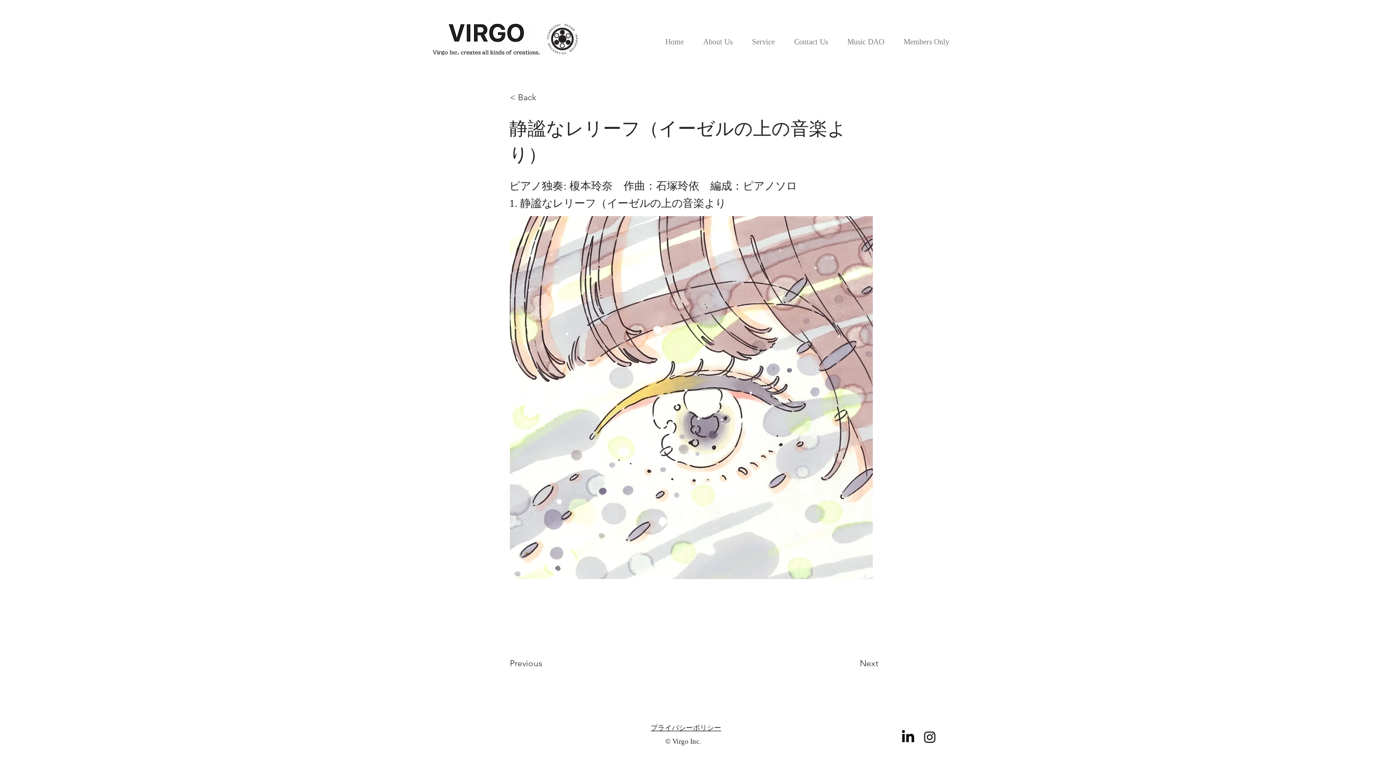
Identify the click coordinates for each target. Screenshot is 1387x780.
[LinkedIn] (908, 737)
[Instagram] (929, 737)
